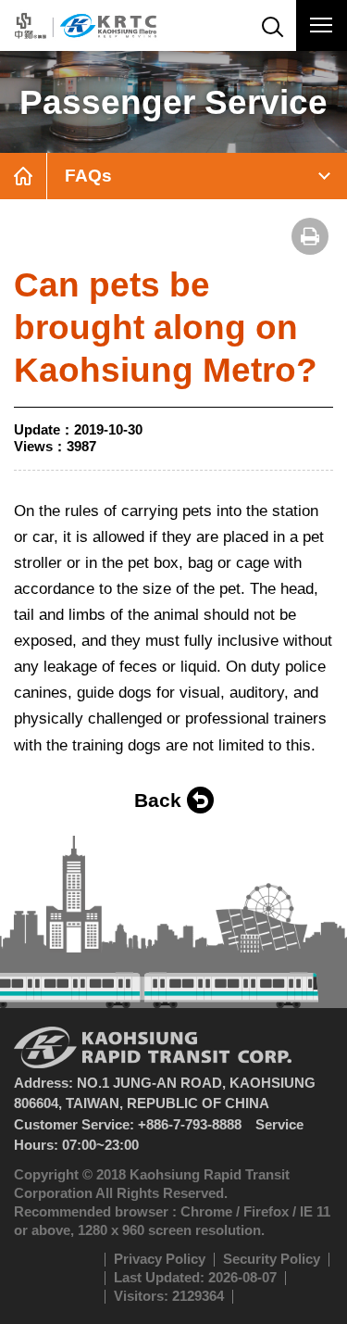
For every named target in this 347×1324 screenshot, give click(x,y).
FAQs (88, 175)
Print (309, 236)
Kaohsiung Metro (85, 25)
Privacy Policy (159, 1259)
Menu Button (321, 25)
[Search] (270, 25)
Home (23, 176)
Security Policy (271, 1259)
